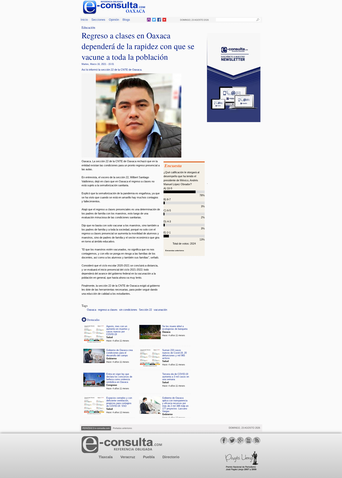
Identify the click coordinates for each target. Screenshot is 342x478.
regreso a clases (107, 309)
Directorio (170, 457)
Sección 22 (145, 309)
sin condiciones (128, 309)
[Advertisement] (233, 149)
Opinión (114, 19)
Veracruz (127, 457)
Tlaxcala (106, 457)
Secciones (98, 19)
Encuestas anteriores (174, 250)
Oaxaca (91, 309)
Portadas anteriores (122, 428)
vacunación (160, 309)
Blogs (126, 19)
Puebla (149, 457)
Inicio (84, 19)
